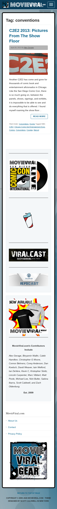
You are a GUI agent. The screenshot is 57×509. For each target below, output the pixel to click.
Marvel (36, 130)
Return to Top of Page (28, 493)
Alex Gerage (29, 48)
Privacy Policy (15, 433)
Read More (39, 116)
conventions (21, 130)
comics (12, 130)
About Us (12, 420)
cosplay (30, 130)
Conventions (24, 124)
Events (32, 124)
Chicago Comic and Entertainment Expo (29, 127)
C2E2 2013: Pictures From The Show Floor (28, 36)
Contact (12, 427)
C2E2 (11, 127)
